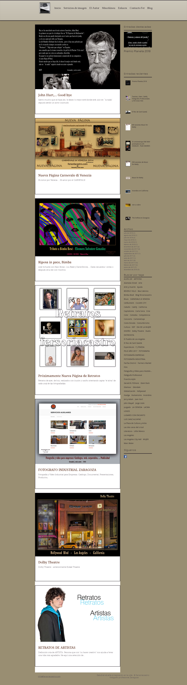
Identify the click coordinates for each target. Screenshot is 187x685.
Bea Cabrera (143, 291)
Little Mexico (139, 431)
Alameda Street (130, 283)
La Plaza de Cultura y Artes (135, 423)
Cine (148, 311)
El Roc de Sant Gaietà (133, 343)
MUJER (146, 439)
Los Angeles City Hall (132, 439)
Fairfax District (130, 363)
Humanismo (136, 395)
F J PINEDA (140, 347)
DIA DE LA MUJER (144, 327)
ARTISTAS (138, 279)
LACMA (147, 407)
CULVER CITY (141, 303)
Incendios (147, 395)
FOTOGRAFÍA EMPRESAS (134, 355)
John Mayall (129, 403)
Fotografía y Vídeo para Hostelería (138, 371)
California (143, 307)
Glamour (127, 387)
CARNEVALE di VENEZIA (140, 299)
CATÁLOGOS (129, 303)
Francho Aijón (130, 379)
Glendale (136, 387)
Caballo (127, 307)
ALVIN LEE (128, 279)
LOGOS (127, 411)
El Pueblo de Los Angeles (134, 339)
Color (126, 315)
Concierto (128, 319)
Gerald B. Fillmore (131, 383)
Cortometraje (139, 319)
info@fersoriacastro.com (49, 676)
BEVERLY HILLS (130, 291)
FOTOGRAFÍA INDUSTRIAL (134, 359)
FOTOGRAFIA (144, 351)
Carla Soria (140, 311)
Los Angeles (129, 435)
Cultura (127, 327)
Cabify (134, 307)
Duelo (148, 331)
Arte (140, 283)
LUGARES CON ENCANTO (134, 415)
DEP (133, 327)
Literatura (128, 431)
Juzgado (127, 407)
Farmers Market (144, 363)
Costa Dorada (129, 323)
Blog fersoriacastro (143, 295)
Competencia (144, 315)
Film (125, 367)
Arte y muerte (130, 287)
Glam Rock (145, 383)
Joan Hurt (139, 399)
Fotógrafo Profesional (133, 375)
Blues (126, 299)
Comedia (133, 315)
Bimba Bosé (129, 295)
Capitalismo (129, 311)
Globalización (129, 391)
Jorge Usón (140, 403)
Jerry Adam (128, 399)
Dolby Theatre (138, 331)
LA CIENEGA (137, 407)
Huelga (127, 395)
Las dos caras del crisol (134, 427)
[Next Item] (148, 40)
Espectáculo (129, 347)
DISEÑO (127, 331)
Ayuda (139, 287)
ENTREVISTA (129, 335)
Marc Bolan (129, 443)
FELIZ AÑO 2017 (130, 351)
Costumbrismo (143, 323)
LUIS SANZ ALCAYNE (132, 419)
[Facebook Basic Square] (125, 456)
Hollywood (141, 391)
